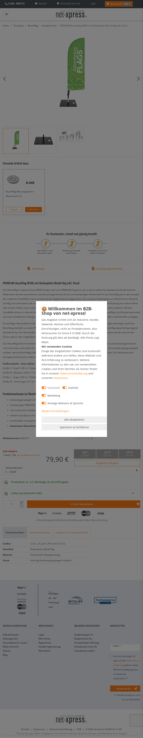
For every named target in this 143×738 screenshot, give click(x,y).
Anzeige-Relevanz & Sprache (65, 403)
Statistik (73, 387)
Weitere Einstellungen (55, 411)
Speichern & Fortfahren (74, 427)
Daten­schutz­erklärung (74, 373)
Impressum (60, 378)
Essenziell (53, 387)
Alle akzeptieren (74, 419)
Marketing (53, 395)
